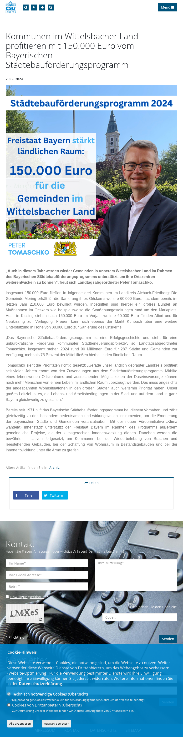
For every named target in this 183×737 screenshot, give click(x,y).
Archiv (54, 467)
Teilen (93, 482)
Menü (166, 7)
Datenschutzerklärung (40, 683)
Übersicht (78, 694)
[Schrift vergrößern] (42, 7)
